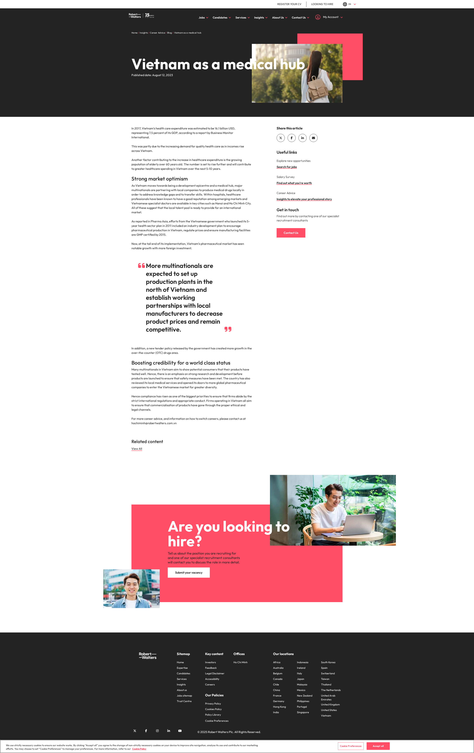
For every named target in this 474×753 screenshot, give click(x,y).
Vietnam (326, 715)
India (276, 712)
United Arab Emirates (328, 697)
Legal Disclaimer (214, 673)
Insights (259, 17)
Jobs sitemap (184, 695)
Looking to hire (322, 4)
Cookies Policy (213, 709)
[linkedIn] (302, 138)
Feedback (211, 667)
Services (241, 17)
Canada (277, 679)
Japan (300, 679)
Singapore (303, 712)
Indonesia (302, 662)
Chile (276, 684)
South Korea (328, 662)
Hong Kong (279, 706)
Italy (299, 673)
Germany (278, 701)
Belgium (277, 673)
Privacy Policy (213, 703)
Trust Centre (184, 701)
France (277, 695)
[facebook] (292, 138)
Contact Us (299, 17)
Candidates (220, 17)
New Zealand (304, 695)
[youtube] (180, 730)
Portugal (302, 706)
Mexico (301, 690)
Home (180, 662)
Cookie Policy (139, 748)
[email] (313, 138)
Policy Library (213, 714)
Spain (324, 667)
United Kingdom (330, 704)
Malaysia (302, 684)
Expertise (182, 667)
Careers (210, 684)
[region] (237, 746)
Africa (276, 662)
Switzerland (328, 673)
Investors (210, 662)
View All (136, 448)
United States (329, 710)
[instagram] (157, 730)
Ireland (301, 667)
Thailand (326, 684)
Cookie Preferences (216, 720)
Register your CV (289, 4)
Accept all (378, 745)
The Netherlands (331, 690)
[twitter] (281, 138)
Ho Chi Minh (240, 662)
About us (182, 690)
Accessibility (212, 679)
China (276, 690)
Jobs (202, 17)
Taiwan (325, 679)
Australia (278, 667)
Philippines (303, 701)
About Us (278, 17)
